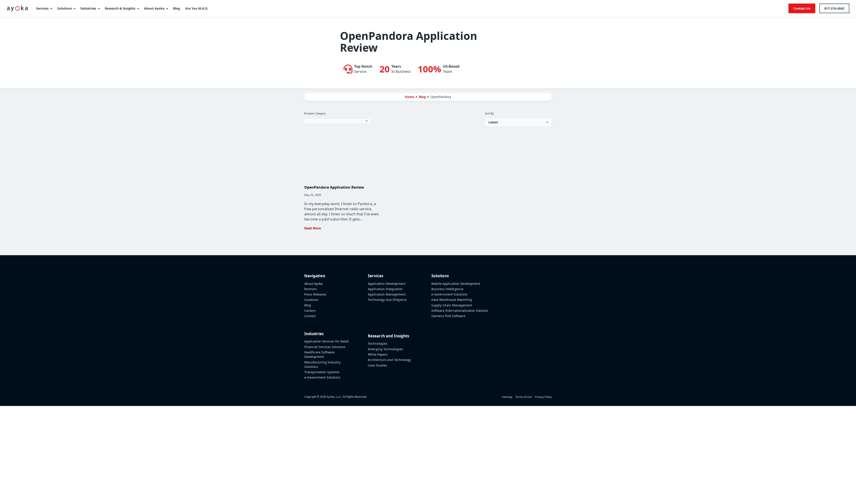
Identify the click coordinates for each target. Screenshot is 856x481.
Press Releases (315, 294)
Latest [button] (493, 122)
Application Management (387, 294)
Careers (310, 310)
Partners (310, 289)
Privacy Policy (543, 397)
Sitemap (507, 397)
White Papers (378, 354)
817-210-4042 (834, 8)
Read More (312, 228)
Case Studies (377, 365)
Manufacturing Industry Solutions (322, 364)
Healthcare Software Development (319, 354)
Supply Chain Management (451, 305)
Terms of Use (523, 397)
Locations (311, 300)
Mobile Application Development (455, 283)
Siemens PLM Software (448, 316)
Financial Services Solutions (325, 347)
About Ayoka (313, 283)
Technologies (377, 343)
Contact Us (801, 8)
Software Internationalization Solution (459, 310)
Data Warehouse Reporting (451, 300)
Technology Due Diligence (387, 300)
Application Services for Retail (326, 341)
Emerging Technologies (385, 349)
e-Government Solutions (322, 377)
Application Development (386, 283)
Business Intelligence (447, 289)
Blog (307, 305)
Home (409, 97)
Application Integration (385, 289)
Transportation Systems (322, 372)
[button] (337, 121)
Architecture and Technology (389, 360)
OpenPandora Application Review (334, 187)
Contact (310, 316)
